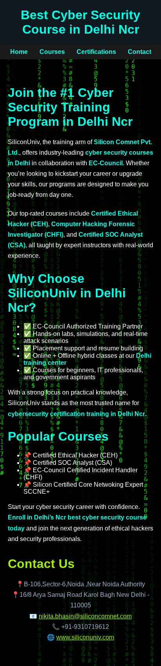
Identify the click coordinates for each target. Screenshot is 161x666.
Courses (52, 51)
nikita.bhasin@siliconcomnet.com (85, 616)
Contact (139, 51)
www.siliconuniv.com (85, 637)
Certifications (96, 51)
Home (19, 51)
